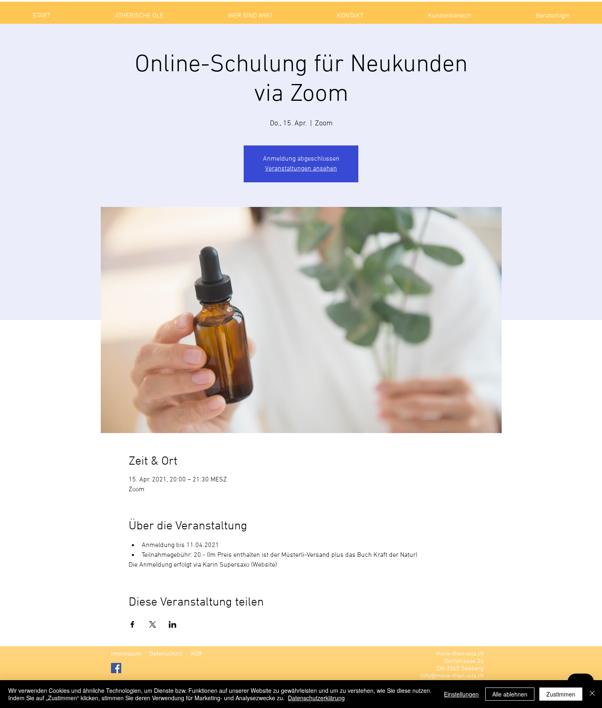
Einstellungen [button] (461, 694)
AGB (195, 654)
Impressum (126, 654)
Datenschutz (165, 654)
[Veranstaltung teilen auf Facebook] (132, 624)
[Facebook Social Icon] (116, 668)
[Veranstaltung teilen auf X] (152, 624)
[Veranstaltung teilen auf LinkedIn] (173, 624)
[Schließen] (592, 694)
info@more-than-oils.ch (452, 676)
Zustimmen (560, 694)
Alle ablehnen (509, 694)
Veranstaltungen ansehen (301, 169)
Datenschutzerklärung (316, 698)
